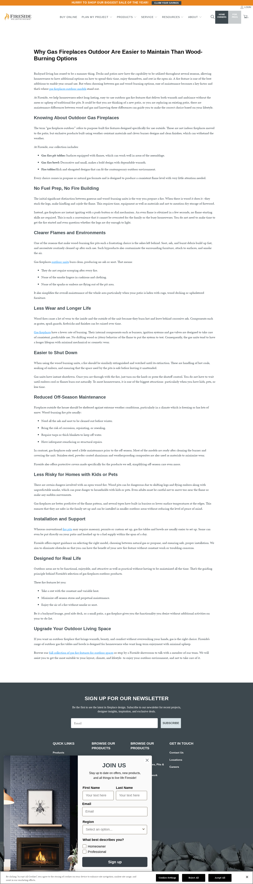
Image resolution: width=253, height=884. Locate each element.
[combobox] (114, 829)
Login (247, 7)
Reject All (194, 877)
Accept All (220, 877)
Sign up (115, 862)
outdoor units (60, 262)
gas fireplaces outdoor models (67, 88)
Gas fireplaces (42, 332)
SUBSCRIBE (171, 723)
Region (88, 822)
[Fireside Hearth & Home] (17, 17)
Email (86, 804)
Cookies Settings (167, 877)
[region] (126, 877)
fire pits (67, 529)
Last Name (124, 788)
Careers (174, 766)
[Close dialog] (147, 760)
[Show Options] (143, 829)
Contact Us (176, 752)
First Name (91, 788)
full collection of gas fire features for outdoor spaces (81, 652)
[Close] (247, 877)
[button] (97, 17)
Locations (175, 759)
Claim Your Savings (166, 3)
